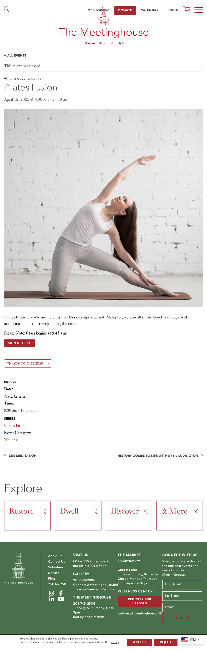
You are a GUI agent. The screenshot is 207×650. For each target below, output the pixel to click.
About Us (55, 556)
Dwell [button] (69, 510)
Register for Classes (139, 601)
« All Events (15, 55)
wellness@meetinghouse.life (140, 613)
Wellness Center (135, 591)
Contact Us (56, 561)
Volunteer (55, 567)
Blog (51, 578)
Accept (139, 642)
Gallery (81, 574)
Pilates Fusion (15, 425)
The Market (129, 555)
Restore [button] (21, 510)
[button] (198, 10)
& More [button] (174, 510)
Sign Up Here (19, 343)
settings (115, 642)
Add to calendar (28, 363)
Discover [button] (125, 510)
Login (173, 10)
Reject (165, 642)
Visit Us (80, 555)
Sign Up (182, 618)
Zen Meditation (22, 456)
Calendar (150, 10)
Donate (125, 10)
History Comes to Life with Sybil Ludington (158, 456)
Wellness (11, 439)
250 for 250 (99, 10)
